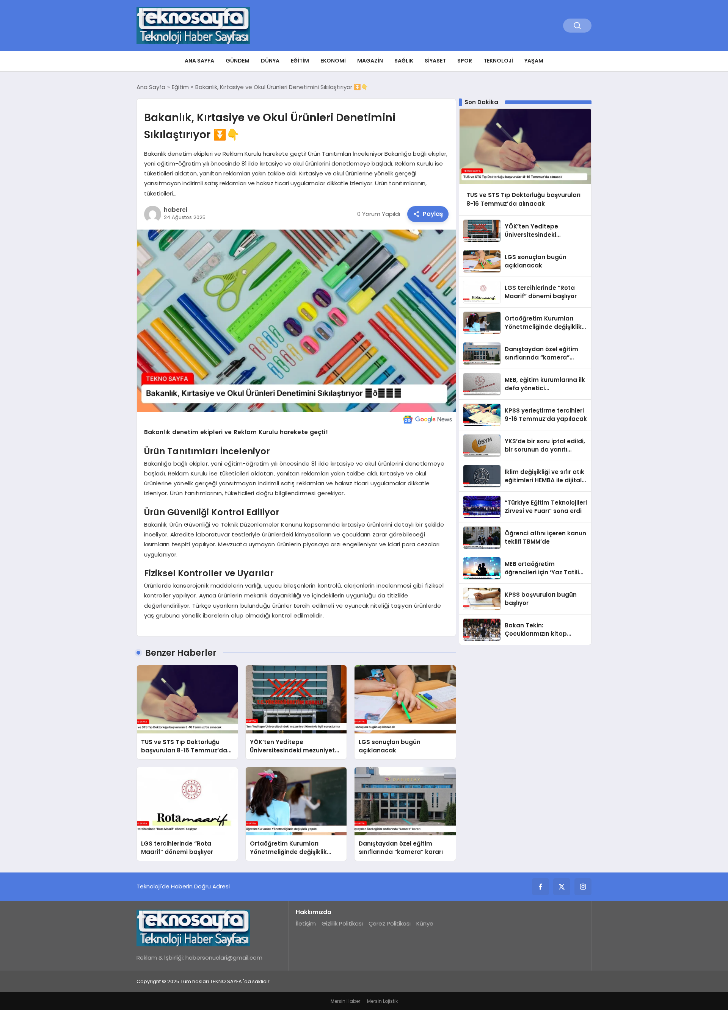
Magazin (370, 60)
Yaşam (533, 60)
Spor (464, 60)
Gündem (237, 60)
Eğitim (300, 60)
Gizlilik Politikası (342, 923)
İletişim (306, 923)
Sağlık (403, 60)
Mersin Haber (345, 1001)
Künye (424, 923)
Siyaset (435, 60)
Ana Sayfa (199, 60)
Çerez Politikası (390, 923)
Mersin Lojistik (382, 1001)
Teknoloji (498, 60)
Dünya (270, 60)
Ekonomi (333, 60)
